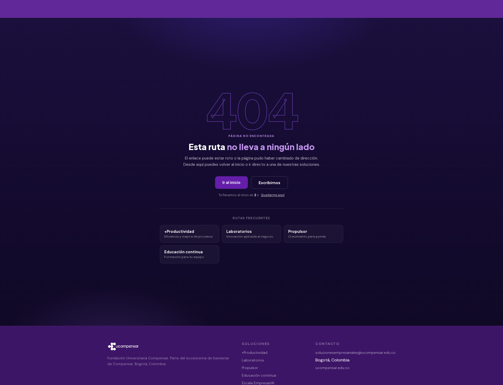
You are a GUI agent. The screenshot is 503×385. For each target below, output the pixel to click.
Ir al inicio (231, 182)
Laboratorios (253, 360)
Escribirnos (269, 182)
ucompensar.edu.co (332, 368)
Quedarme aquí (273, 195)
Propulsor (250, 368)
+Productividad (254, 352)
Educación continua (259, 375)
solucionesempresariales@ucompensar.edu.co (355, 352)
